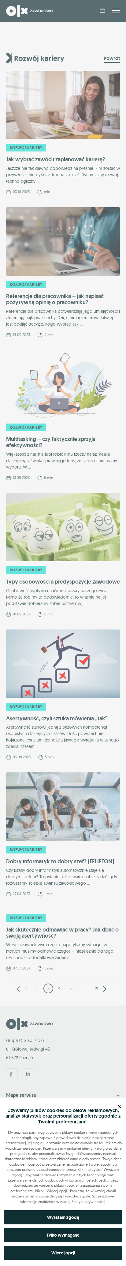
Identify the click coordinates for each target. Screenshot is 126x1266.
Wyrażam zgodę (63, 1217)
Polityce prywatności (88, 1201)
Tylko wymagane (63, 1235)
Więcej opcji (63, 1253)
